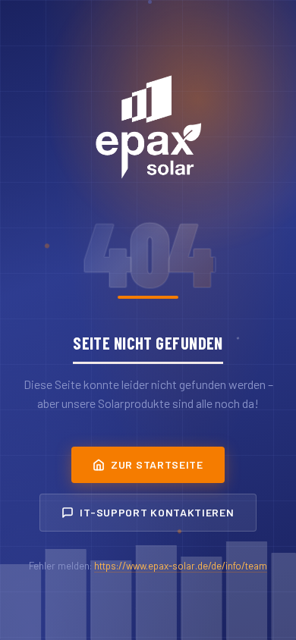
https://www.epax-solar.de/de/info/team (180, 566)
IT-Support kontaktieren (157, 512)
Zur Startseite (157, 464)
